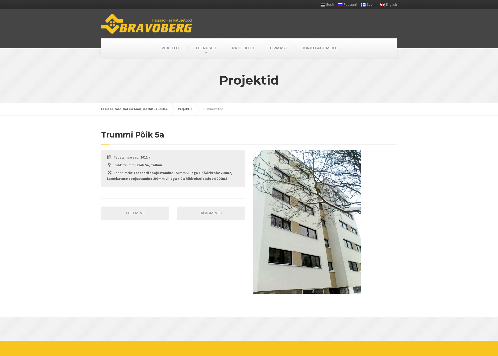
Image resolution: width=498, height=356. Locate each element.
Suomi (371, 4)
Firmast (279, 48)
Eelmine (136, 213)
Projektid (243, 48)
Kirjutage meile (320, 48)
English (391, 4)
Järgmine (210, 213)
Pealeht (171, 48)
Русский (350, 4)
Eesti (330, 4)
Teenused (206, 48)
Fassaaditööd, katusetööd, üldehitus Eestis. (134, 109)
